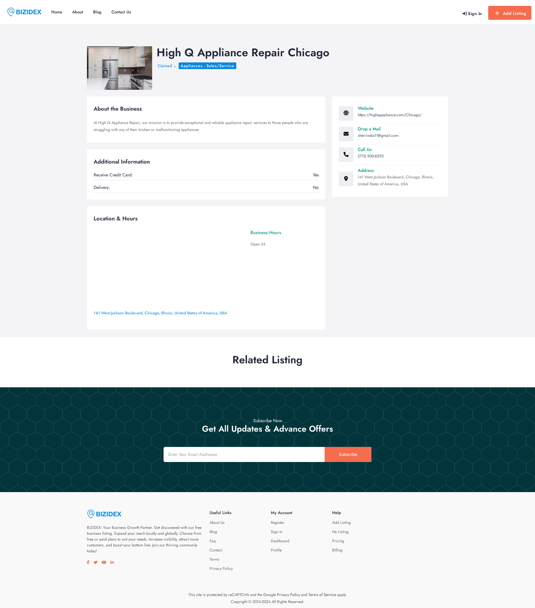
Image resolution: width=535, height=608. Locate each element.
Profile (276, 550)
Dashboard (280, 541)
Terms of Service (322, 594)
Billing (337, 550)
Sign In (276, 531)
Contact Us (121, 12)
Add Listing (514, 13)
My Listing (340, 531)
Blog (97, 12)
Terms (214, 559)
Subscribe (348, 454)
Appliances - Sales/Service (207, 66)
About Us (217, 522)
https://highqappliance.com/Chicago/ (390, 115)
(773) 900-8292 (371, 156)
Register (277, 522)
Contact (216, 550)
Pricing (338, 541)
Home (56, 12)
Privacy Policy (221, 568)
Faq (213, 541)
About (77, 12)
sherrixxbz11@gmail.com (378, 135)
